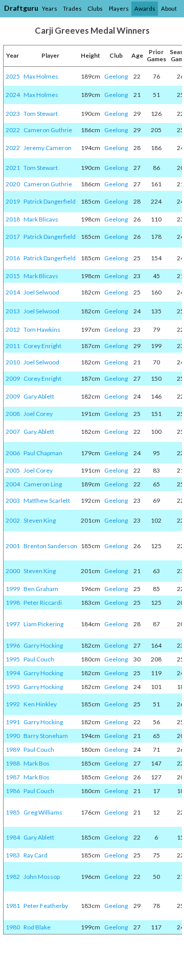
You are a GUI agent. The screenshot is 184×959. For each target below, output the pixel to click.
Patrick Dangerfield (50, 201)
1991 (13, 722)
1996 (13, 645)
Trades (72, 8)
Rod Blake (37, 927)
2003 (13, 500)
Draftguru (21, 8)
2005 (13, 470)
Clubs (95, 8)
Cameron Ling (43, 484)
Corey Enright (42, 346)
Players (119, 8)
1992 (13, 704)
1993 (13, 687)
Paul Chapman (43, 453)
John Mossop (42, 876)
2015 (13, 276)
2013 (13, 311)
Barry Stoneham (46, 736)
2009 (13, 378)
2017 (13, 236)
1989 (13, 749)
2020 (13, 184)
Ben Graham (41, 589)
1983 (13, 855)
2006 (13, 453)
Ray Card (36, 855)
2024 (13, 95)
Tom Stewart (41, 113)
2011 (13, 346)
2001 (13, 546)
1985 (13, 812)
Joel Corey (38, 413)
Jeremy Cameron (48, 148)
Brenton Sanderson (50, 546)
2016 (13, 258)
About (169, 8)
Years (49, 8)
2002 (13, 520)
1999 (13, 589)
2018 (13, 219)
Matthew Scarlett (47, 500)
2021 (13, 167)
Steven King (40, 520)
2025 (13, 76)
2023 (13, 113)
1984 (13, 837)
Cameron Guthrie (48, 130)
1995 (13, 659)
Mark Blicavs (41, 219)
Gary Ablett (39, 396)
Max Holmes (41, 76)
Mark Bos (37, 763)
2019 (13, 201)
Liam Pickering (43, 624)
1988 (13, 763)
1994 (13, 673)
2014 (13, 292)
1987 (13, 777)
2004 (13, 484)
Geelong (116, 76)
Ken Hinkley (40, 704)
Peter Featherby (46, 905)
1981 (13, 905)
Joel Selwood (41, 292)
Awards (144, 8)
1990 (13, 736)
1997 (13, 624)
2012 (13, 329)
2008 (13, 413)
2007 (13, 431)
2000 (13, 571)
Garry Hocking (43, 645)
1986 (13, 791)
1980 (13, 927)
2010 (13, 362)
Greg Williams (43, 812)
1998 (13, 602)
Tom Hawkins (42, 329)
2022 (13, 130)
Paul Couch (39, 659)
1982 (13, 876)
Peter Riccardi (43, 602)
